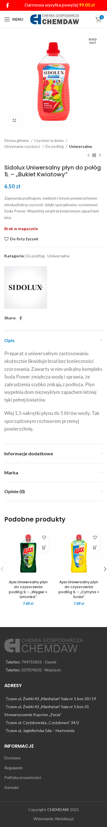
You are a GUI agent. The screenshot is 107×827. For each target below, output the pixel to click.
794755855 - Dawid (38, 661)
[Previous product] (88, 155)
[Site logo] (54, 18)
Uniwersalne (80, 146)
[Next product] (100, 155)
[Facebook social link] (7, 5)
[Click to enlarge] (14, 120)
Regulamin (13, 767)
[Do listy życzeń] (44, 538)
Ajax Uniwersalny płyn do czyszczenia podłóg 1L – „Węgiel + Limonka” (28, 589)
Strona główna (17, 140)
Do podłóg (54, 146)
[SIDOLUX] (25, 287)
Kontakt (11, 787)
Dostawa (12, 757)
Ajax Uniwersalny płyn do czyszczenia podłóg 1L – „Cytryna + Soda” (78, 589)
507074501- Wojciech (41, 669)
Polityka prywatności (22, 777)
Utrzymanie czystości (22, 146)
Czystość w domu (49, 140)
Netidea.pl (64, 818)
